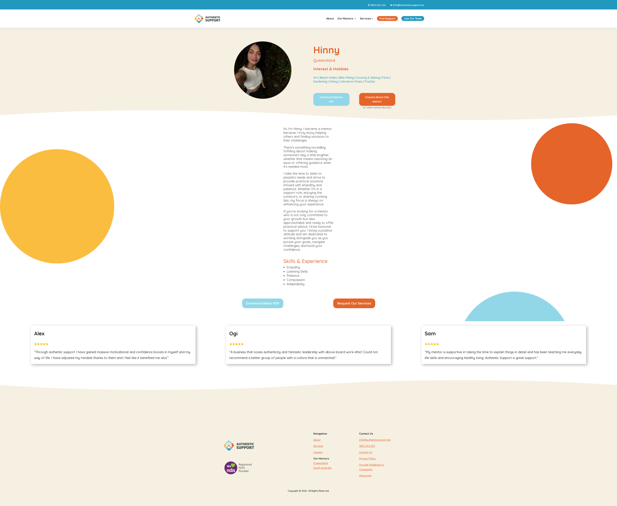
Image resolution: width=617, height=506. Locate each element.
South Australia (322, 467)
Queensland (320, 463)
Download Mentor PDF (331, 99)
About (330, 18)
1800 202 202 (378, 5)
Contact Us (365, 452)
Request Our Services (354, 303)
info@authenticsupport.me (408, 5)
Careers (318, 452)
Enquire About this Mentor (377, 99)
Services (366, 18)
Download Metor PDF (262, 303)
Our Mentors (345, 18)
